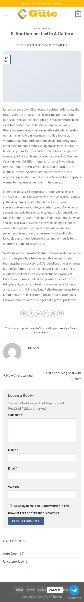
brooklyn (64, 328)
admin (62, 45)
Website (14, 487)
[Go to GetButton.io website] (74, 598)
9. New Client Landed (18, 375)
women (45, 332)
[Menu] (5, 14)
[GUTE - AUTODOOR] (41, 14)
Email (12, 468)
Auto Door (42, 28)
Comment (15, 415)
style (37, 332)
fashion (74, 328)
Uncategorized (13, 561)
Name (13, 450)
